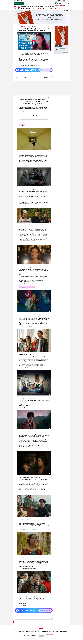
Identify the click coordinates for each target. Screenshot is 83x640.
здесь (20, 163)
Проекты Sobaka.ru (65, 0)
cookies (32, 636)
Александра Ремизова (35, 277)
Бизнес (18, 8)
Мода (28, 6)
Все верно (62, 5)
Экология (42, 6)
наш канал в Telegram (27, 65)
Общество (39, 8)
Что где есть (37, 6)
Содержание (33, 116)
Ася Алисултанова (18, 77)
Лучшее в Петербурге (58, 8)
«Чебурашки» (45, 357)
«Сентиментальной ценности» (38, 161)
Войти (15, 0)
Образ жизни (52, 6)
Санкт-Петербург (59, 0)
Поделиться (30, 26)
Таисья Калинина (28, 447)
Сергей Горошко (45, 440)
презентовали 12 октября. (36, 54)
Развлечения (23, 6)
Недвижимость (33, 8)
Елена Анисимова (17, 619)
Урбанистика (23, 8)
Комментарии (46, 77)
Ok (41, 636)
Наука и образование (50, 8)
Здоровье (47, 6)
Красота (31, 6)
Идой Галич (30, 270)
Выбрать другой (57, 5)
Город (19, 6)
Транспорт (43, 8)
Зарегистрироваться (19, 0)
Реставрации (28, 8)
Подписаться (25, 26)
